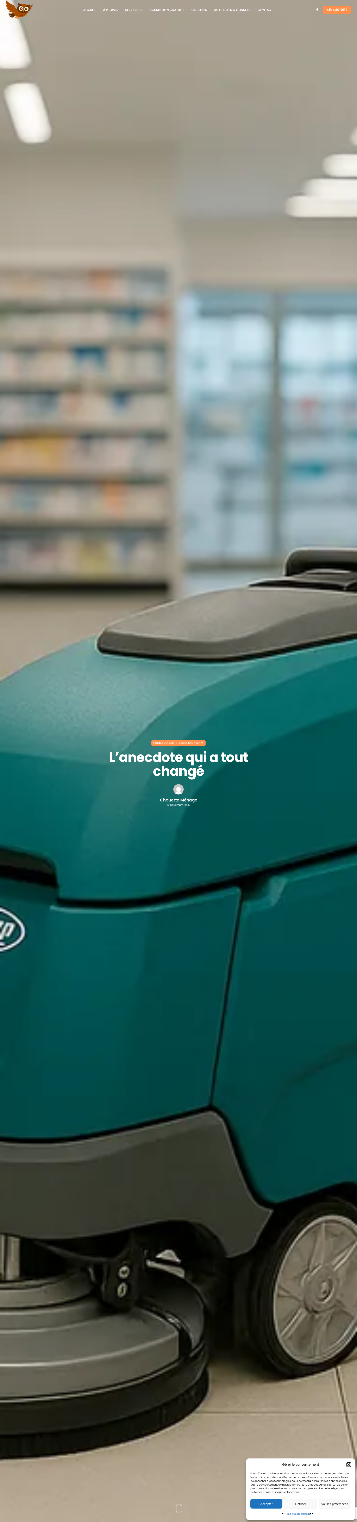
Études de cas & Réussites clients (178, 743)
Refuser (300, 1504)
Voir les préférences (334, 1504)
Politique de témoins (298, 1514)
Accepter (266, 1504)
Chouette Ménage (178, 800)
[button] (349, 1465)
